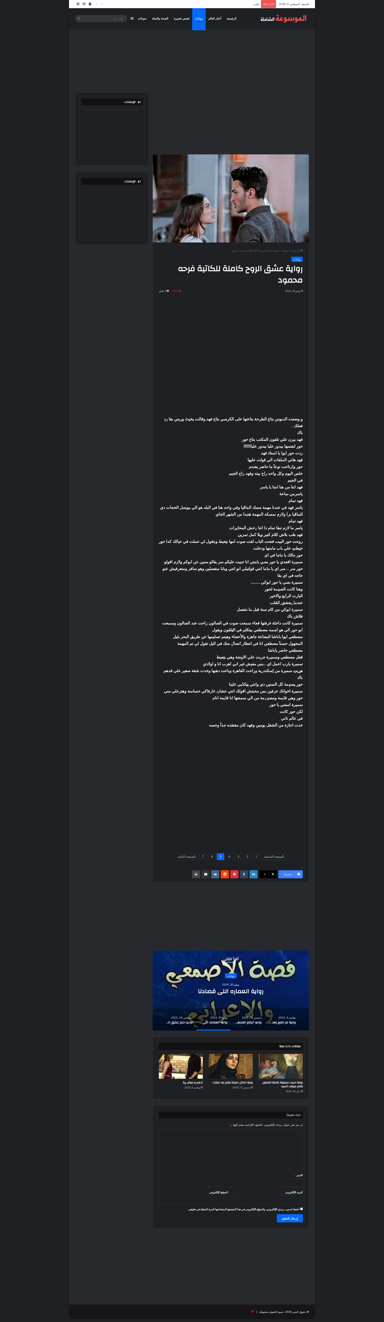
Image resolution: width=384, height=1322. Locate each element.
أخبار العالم (214, 18)
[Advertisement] (192, 58)
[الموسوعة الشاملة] (284, 18)
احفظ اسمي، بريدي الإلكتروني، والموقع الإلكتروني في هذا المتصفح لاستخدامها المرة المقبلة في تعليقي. (243, 1209)
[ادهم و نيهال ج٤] (181, 1066)
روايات (199, 18)
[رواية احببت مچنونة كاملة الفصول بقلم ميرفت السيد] (281, 1066)
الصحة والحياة (160, 18)
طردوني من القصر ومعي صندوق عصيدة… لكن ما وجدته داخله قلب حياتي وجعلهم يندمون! (210, 4)
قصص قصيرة (181, 18)
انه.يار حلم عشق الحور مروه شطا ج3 (231, 991)
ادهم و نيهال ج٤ (193, 1082)
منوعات (142, 18)
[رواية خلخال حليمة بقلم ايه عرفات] (231, 1066)
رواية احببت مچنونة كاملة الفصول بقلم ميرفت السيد (282, 1084)
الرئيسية (231, 18)
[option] (231, 990)
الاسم (299, 1175)
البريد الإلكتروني (293, 1192)
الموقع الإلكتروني (218, 1192)
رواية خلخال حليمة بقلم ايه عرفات (233, 1082)
